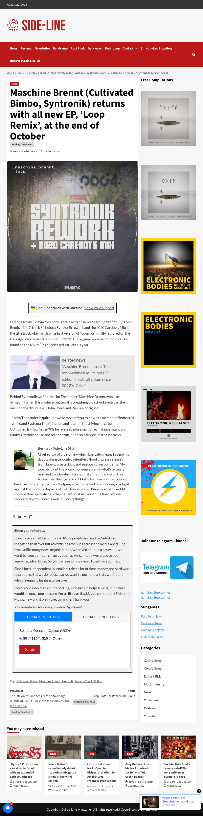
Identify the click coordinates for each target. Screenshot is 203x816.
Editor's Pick (152, 676)
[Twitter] (14, 517)
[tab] (43, 616)
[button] (193, 54)
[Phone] (30, 517)
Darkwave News (151, 623)
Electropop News (152, 636)
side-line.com (22, 506)
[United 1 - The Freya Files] (168, 118)
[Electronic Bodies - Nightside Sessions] (168, 266)
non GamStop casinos (155, 592)
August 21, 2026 (21, 786)
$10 (34, 638)
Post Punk (78, 48)
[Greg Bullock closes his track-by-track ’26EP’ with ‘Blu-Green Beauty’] (140, 747)
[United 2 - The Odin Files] (168, 192)
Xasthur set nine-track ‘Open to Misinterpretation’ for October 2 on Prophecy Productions (101, 772)
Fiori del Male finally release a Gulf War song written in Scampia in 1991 (177, 770)
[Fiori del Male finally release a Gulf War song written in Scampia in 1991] (178, 747)
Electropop (112, 48)
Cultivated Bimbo (27, 681)
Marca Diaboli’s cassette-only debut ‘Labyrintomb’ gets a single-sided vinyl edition (62, 772)
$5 (25, 638)
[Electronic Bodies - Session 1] (168, 340)
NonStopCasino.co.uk (25, 61)
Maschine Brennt (49, 681)
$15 (45, 638)
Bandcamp (60, 48)
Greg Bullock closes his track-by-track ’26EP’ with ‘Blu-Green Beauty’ (138, 770)
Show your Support (99, 308)
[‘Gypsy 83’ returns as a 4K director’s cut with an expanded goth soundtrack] (24, 747)
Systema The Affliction (88, 681)
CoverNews (129, 809)
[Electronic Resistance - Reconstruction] (168, 414)
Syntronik (67, 681)
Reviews (26, 48)
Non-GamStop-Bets (159, 48)
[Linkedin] (19, 517)
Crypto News (152, 668)
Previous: (39, 698)
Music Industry (154, 684)
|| (142, 48)
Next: (114, 693)
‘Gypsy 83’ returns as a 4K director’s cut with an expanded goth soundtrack (24, 770)
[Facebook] (25, 517)
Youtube (150, 716)
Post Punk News (151, 616)
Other (57, 638)
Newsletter (42, 48)
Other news (152, 700)
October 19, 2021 (52, 151)
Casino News (152, 660)
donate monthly (43, 617)
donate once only (101, 617)
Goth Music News (152, 630)
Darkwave (95, 48)
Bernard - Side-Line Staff (25, 151)
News (13, 48)
